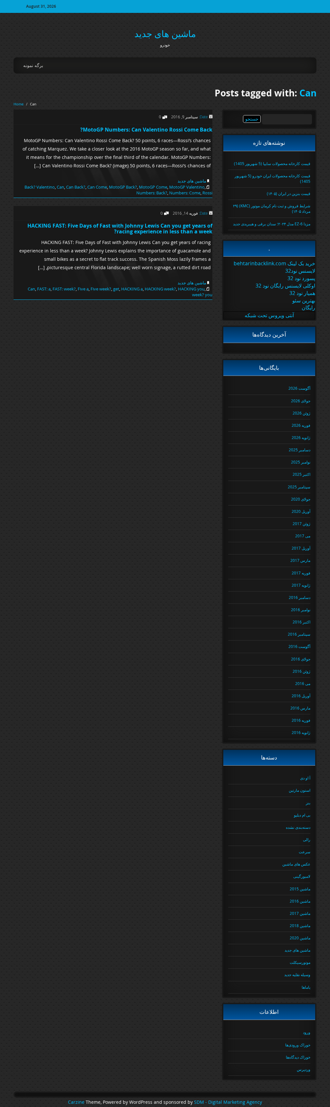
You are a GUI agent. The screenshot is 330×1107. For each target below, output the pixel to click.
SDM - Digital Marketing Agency (228, 1102)
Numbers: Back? (151, 193)
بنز (308, 802)
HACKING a (132, 289)
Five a (83, 289)
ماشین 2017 (300, 913)
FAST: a (44, 289)
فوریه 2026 (301, 425)
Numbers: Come (184, 193)
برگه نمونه (33, 65)
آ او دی (305, 777)
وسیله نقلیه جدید (297, 974)
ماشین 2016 (300, 901)
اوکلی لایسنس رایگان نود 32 (285, 285)
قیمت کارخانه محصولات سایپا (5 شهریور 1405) (272, 163)
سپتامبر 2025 (299, 486)
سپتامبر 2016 (299, 634)
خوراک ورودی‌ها (297, 1044)
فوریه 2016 (301, 720)
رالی (306, 839)
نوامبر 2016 (300, 609)
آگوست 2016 (299, 646)
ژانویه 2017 (301, 585)
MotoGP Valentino (187, 187)
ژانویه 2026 (301, 437)
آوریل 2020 (301, 511)
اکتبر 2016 (301, 621)
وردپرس (303, 1069)
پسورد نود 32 (301, 278)
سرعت (304, 851)
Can (307, 93)
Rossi (207, 193)
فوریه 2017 (301, 572)
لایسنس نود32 (300, 270)
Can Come (97, 187)
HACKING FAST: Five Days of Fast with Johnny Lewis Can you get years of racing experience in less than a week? (119, 228)
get (116, 289)
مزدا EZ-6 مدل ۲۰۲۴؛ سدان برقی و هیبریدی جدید (271, 223)
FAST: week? (64, 289)
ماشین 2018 (300, 925)
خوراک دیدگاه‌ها (298, 1057)
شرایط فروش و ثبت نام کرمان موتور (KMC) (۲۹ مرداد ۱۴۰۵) (271, 208)
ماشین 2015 (300, 888)
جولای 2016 (300, 658)
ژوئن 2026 (301, 413)
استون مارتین (299, 790)
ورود (306, 1032)
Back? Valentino (39, 187)
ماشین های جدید (165, 33)
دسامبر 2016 (299, 597)
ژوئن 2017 (301, 523)
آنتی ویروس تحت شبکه (269, 315)
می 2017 (302, 535)
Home (19, 104)
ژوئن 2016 (301, 671)
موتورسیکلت (300, 962)
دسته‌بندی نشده (298, 827)
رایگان (308, 307)
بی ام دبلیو (302, 815)
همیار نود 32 (302, 293)
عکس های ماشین (296, 864)
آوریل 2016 (301, 695)
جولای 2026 (300, 400)
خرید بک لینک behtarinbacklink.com (274, 263)
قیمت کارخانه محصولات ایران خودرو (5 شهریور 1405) (272, 178)
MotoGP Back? (123, 187)
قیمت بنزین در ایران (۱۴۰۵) (288, 193)
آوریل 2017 (301, 548)
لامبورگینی (301, 876)
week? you (202, 295)
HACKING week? (160, 289)
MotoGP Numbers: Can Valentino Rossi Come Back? (146, 129)
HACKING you (191, 289)
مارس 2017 (300, 560)
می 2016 (302, 683)
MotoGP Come (153, 187)
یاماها (306, 987)
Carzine (77, 1102)
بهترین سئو (303, 300)
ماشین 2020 (300, 937)
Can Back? (75, 187)
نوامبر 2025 (300, 462)
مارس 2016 (300, 707)
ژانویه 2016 (301, 732)
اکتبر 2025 (301, 474)
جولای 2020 (300, 499)
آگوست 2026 (299, 388)
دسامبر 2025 (299, 449)
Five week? (101, 289)
